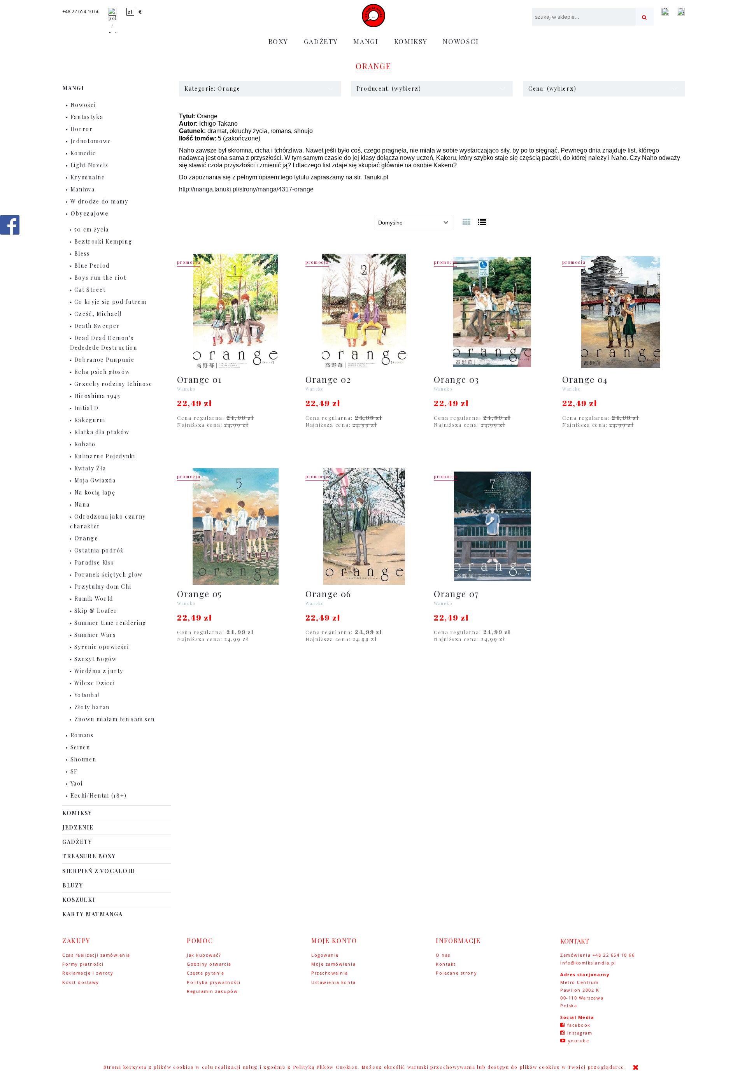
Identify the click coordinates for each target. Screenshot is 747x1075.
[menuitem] (278, 41)
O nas (443, 955)
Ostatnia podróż (99, 550)
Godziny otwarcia (209, 964)
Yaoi (76, 783)
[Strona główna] (373, 15)
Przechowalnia (329, 973)
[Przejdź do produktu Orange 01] (235, 312)
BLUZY (72, 885)
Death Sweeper (97, 326)
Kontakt (446, 964)
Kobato (85, 444)
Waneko (186, 389)
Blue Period (92, 265)
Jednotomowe (90, 141)
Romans (82, 735)
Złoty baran (92, 707)
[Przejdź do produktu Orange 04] (620, 312)
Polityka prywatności (214, 982)
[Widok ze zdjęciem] (467, 221)
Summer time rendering (110, 622)
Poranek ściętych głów (108, 574)
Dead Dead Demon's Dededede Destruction (103, 342)
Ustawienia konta (333, 982)
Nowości (83, 105)
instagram (580, 1033)
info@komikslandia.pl (588, 963)
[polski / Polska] (112, 22)
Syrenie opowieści (101, 647)
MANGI (73, 88)
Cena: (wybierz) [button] (552, 88)
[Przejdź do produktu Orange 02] (363, 312)
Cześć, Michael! (98, 313)
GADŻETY (77, 841)
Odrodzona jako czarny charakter (108, 521)
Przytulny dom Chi (103, 586)
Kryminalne (87, 177)
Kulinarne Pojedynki (104, 456)
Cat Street (90, 289)
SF (74, 771)
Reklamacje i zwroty (87, 973)
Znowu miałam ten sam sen (114, 719)
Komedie (83, 153)
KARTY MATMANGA (92, 914)
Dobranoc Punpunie (104, 359)
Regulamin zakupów (212, 991)
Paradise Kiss (94, 562)
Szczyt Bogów (95, 659)
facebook (579, 1025)
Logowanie (325, 955)
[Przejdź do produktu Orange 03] (492, 312)
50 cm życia (91, 229)
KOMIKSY (77, 813)
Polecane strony (456, 973)
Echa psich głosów (102, 371)
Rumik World (93, 598)
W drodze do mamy (99, 201)
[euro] (140, 12)
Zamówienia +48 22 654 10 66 (597, 955)
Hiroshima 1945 (97, 396)
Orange (86, 538)
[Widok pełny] (482, 221)
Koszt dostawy (80, 982)
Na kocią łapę (95, 492)
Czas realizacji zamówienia (96, 955)
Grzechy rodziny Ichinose (113, 384)
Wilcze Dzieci (94, 683)
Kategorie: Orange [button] (212, 88)
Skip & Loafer (95, 610)
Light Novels (89, 165)
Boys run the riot (100, 277)
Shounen (83, 759)
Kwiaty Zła (90, 468)
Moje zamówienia (333, 964)
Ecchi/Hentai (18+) (98, 795)
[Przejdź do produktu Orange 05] (235, 526)
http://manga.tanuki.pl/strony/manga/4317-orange (246, 189)
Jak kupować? (204, 955)
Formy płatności (82, 964)
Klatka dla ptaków (102, 432)
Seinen (80, 747)
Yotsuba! (87, 695)
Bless (82, 253)
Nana (82, 504)
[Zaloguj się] (665, 12)
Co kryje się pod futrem (110, 301)
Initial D (86, 408)
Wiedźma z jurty (98, 671)
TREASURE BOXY (89, 856)
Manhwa (82, 189)
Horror (81, 129)
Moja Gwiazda (95, 480)
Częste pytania (205, 973)
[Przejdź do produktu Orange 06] (363, 526)
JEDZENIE (77, 827)
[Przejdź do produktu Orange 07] (492, 526)
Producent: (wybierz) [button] (388, 88)
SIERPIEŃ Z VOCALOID (98, 871)
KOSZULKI (78, 899)
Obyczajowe (89, 213)
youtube (578, 1040)
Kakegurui (89, 420)
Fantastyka (86, 117)
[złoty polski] (130, 12)
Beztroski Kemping (103, 241)
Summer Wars (95, 634)
